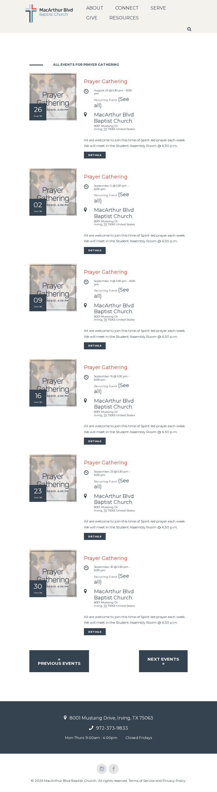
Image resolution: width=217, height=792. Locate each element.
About (94, 8)
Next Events (163, 661)
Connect (127, 8)
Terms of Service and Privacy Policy (157, 780)
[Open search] (190, 29)
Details (94, 154)
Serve (158, 8)
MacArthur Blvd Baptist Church (114, 118)
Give (91, 18)
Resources (124, 18)
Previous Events (59, 661)
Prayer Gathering (105, 81)
